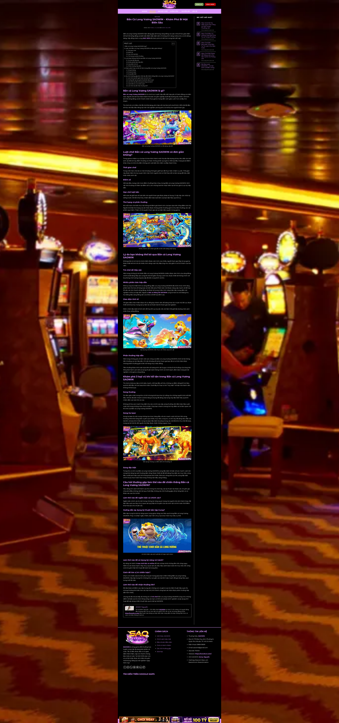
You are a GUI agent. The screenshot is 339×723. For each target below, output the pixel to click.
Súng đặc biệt (132, 74)
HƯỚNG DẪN (174, 11)
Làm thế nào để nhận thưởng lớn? (138, 85)
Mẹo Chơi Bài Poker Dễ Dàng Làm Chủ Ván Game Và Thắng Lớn (208, 56)
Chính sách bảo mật (164, 639)
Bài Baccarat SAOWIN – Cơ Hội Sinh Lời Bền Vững (207, 65)
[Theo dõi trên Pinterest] (134, 667)
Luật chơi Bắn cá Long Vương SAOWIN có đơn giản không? (143, 48)
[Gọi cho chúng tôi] (131, 667)
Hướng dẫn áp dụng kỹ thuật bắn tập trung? (141, 80)
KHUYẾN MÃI (186, 11)
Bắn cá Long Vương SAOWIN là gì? (136, 46)
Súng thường (132, 70)
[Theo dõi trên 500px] (140, 667)
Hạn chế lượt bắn (133, 54)
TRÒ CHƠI (152, 11)
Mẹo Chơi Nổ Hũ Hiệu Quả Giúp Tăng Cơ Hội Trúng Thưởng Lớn (208, 25)
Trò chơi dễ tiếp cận (133, 60)
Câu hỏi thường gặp (164, 648)
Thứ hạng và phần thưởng (135, 56)
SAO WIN (146, 38)
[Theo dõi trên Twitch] (143, 667)
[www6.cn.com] (169, 4)
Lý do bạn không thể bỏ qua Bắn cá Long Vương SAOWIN (143, 58)
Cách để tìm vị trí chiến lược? (136, 84)
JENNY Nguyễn (166, 27)
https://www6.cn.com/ (132, 613)
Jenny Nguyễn (204, 657)
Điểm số (130, 52)
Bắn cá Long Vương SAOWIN (134, 94)
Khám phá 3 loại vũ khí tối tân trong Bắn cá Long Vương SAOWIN (145, 68)
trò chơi (155, 597)
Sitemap (160, 651)
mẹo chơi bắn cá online (145, 563)
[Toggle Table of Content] (172, 43)
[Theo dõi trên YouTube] (137, 667)
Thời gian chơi (132, 50)
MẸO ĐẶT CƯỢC (163, 11)
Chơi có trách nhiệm (164, 645)
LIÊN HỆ (194, 11)
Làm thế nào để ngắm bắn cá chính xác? (139, 78)
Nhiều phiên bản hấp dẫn (135, 62)
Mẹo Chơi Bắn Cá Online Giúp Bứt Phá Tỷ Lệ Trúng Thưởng (208, 35)
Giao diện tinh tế (133, 64)
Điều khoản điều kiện (164, 642)
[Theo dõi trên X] (124, 667)
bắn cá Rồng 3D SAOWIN (157, 292)
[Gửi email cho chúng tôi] (128, 667)
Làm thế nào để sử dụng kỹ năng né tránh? (140, 82)
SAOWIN (144, 11)
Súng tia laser (132, 72)
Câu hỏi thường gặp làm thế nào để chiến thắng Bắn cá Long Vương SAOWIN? (149, 76)
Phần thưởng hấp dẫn (134, 66)
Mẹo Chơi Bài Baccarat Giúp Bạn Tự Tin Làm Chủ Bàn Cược (208, 45)
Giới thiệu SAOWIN (163, 636)
